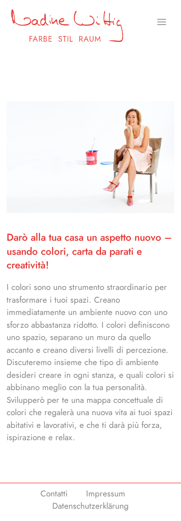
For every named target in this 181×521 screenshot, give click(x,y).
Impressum (105, 493)
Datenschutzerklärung (90, 506)
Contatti (54, 493)
